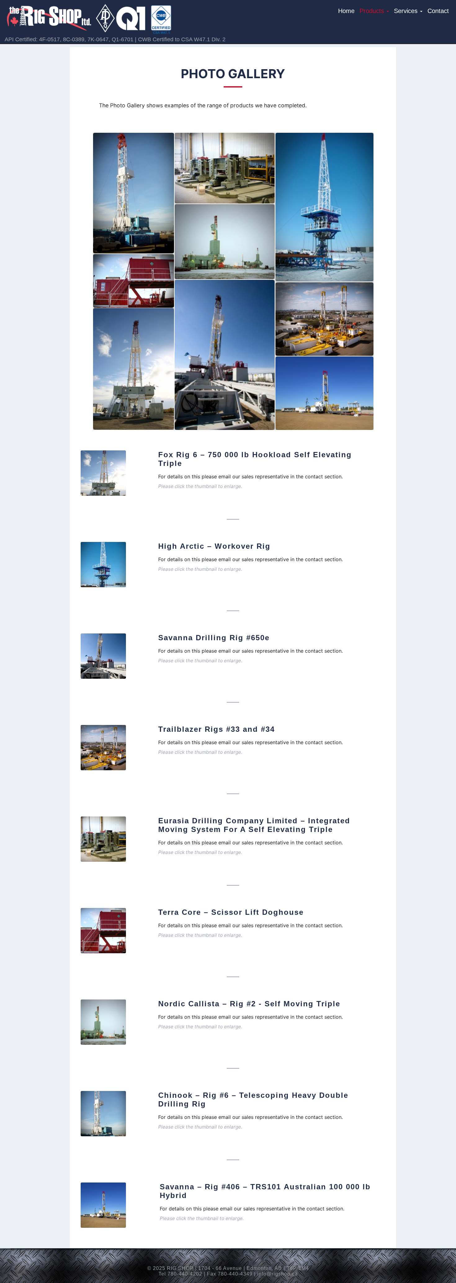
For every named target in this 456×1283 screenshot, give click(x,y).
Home (346, 11)
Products (373, 11)
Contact (438, 11)
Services (406, 11)
